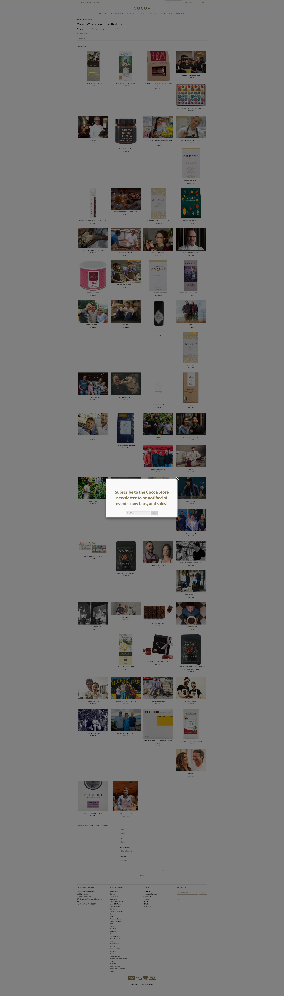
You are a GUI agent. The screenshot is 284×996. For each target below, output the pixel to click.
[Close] (177, 479)
